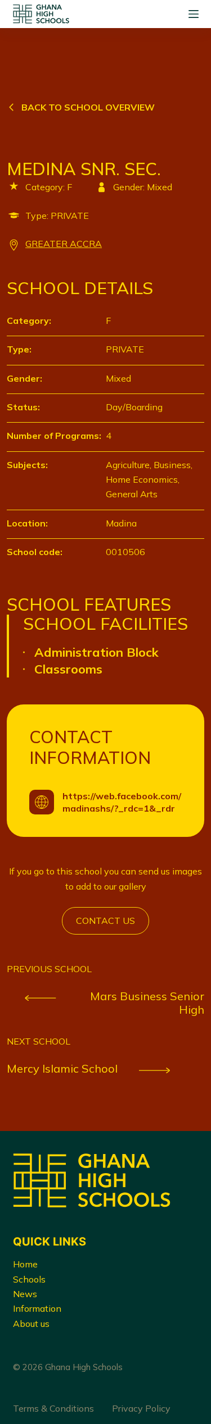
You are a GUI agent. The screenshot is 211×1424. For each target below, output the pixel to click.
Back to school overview (88, 107)
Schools (29, 1279)
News (25, 1293)
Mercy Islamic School (62, 1068)
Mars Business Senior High (147, 1003)
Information (37, 1308)
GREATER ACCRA (63, 243)
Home (25, 1264)
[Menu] (193, 14)
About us (31, 1323)
